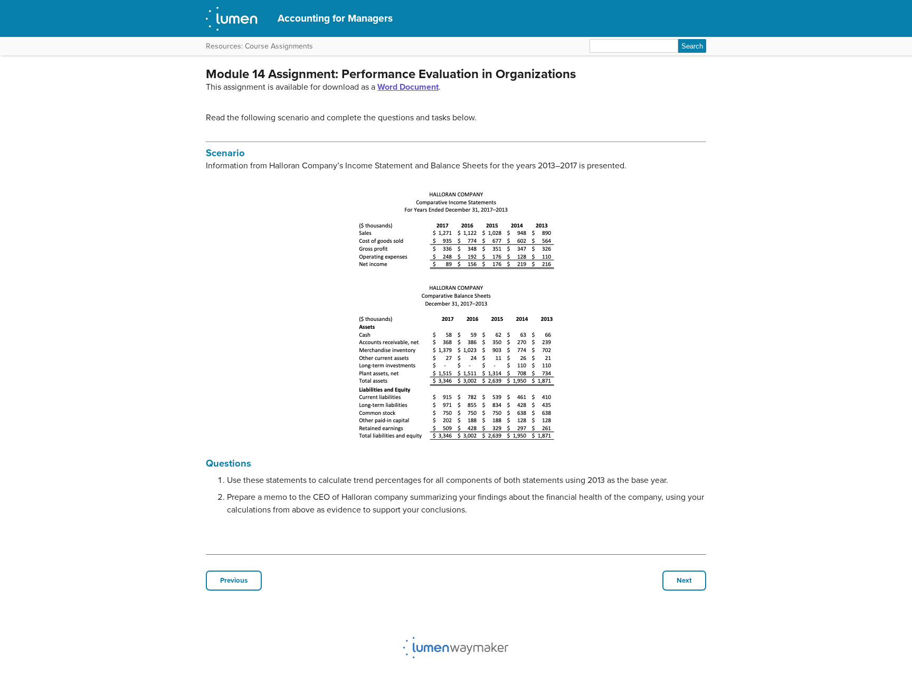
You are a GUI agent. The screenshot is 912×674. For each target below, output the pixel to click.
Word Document (408, 87)
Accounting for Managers (335, 18)
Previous (234, 580)
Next (684, 580)
